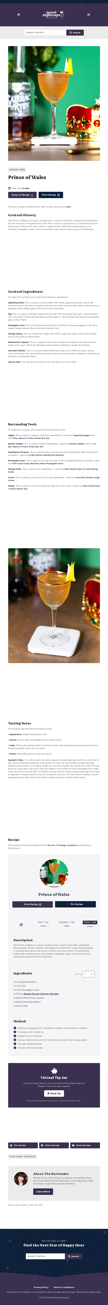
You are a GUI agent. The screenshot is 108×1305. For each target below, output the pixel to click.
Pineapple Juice (26, 990)
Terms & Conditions (64, 1287)
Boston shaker (76, 443)
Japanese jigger (81, 435)
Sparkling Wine (25, 982)
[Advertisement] (54, 260)
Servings (78, 974)
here (68, 206)
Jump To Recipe (20, 195)
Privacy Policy (41, 1287)
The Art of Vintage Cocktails (62, 845)
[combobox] (45, 33)
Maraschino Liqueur (29, 998)
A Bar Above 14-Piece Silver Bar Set (30, 438)
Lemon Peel (21, 1006)
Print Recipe (49, 195)
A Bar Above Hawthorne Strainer (46, 455)
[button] (19, 14)
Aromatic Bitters (27, 1002)
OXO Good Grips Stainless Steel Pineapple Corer (37, 463)
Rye (20, 986)
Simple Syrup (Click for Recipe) (41, 994)
